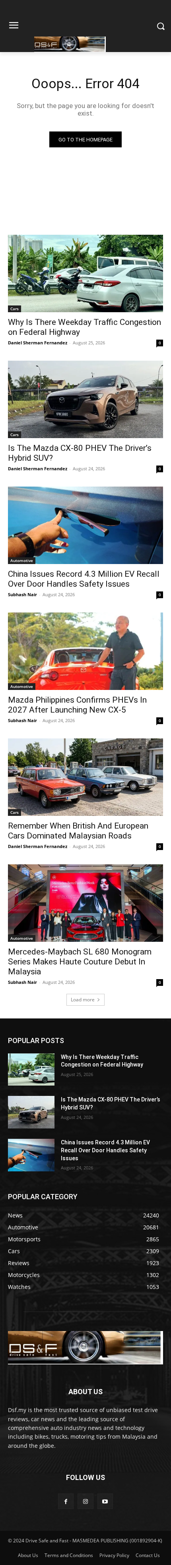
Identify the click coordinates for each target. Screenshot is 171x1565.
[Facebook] (66, 1501)
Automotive (21, 560)
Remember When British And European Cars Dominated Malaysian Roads (78, 830)
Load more (83, 999)
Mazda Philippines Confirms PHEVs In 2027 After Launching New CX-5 (77, 705)
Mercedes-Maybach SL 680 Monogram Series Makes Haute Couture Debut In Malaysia (80, 961)
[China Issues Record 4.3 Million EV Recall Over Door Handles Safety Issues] (85, 525)
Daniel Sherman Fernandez (37, 343)
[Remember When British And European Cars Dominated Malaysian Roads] (85, 777)
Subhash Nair (22, 594)
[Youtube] (105, 1501)
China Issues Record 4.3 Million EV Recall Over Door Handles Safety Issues (83, 579)
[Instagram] (85, 1501)
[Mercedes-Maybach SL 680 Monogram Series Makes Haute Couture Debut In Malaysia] (85, 903)
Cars (14, 308)
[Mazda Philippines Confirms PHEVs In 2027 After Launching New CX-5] (85, 651)
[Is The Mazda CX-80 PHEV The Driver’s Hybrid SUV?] (85, 399)
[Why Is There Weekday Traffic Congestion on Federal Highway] (85, 273)
